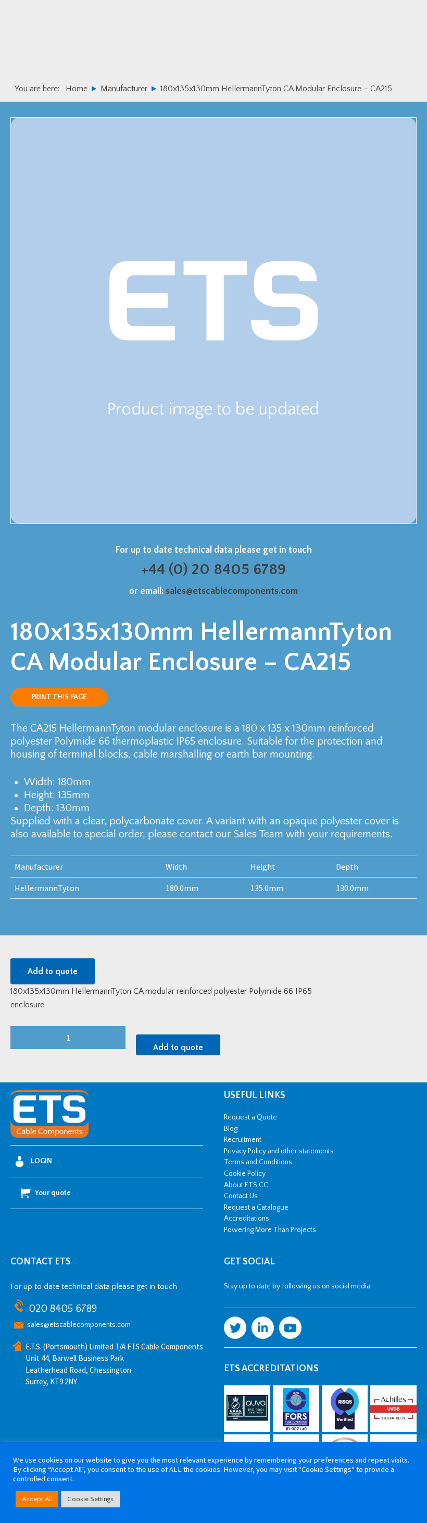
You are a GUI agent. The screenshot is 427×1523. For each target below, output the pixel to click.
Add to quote (53, 971)
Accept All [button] (37, 1499)
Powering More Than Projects (270, 1230)
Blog (230, 1129)
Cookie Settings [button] (90, 1499)
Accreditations (246, 1218)
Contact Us (241, 1196)
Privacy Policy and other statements (279, 1151)
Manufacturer (124, 88)
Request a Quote (250, 1117)
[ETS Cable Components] (49, 1135)
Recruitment (242, 1140)
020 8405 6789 (63, 1308)
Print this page (58, 697)
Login (41, 1161)
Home (76, 88)
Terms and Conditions (258, 1162)
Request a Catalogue (256, 1207)
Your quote (53, 1193)
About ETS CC (246, 1185)
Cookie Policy (245, 1173)
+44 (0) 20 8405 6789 (213, 569)
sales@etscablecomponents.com (232, 591)
